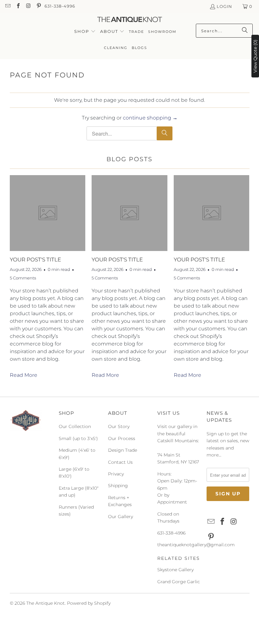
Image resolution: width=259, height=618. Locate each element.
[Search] (245, 31)
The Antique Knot (45, 603)
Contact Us (120, 462)
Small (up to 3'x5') (78, 438)
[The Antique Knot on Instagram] (28, 6)
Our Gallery (120, 516)
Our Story (119, 426)
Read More (23, 375)
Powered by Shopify (89, 603)
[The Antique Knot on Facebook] (18, 6)
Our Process (121, 438)
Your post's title (35, 259)
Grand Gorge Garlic (178, 581)
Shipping (118, 485)
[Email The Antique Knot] (7, 6)
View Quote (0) (255, 56)
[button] (85, 32)
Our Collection (75, 426)
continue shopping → (150, 118)
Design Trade (122, 450)
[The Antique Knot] (129, 20)
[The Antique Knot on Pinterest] (38, 6)
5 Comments (23, 277)
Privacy (116, 474)
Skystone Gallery (175, 569)
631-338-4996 (60, 6)
